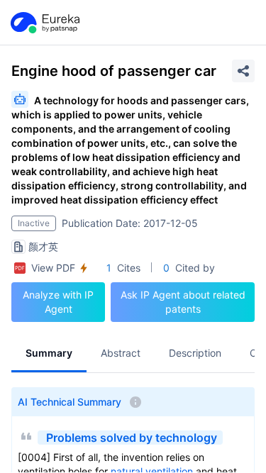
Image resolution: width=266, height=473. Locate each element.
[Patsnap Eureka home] (44, 22)
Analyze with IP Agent (58, 302)
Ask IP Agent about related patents (183, 302)
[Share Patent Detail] (243, 71)
